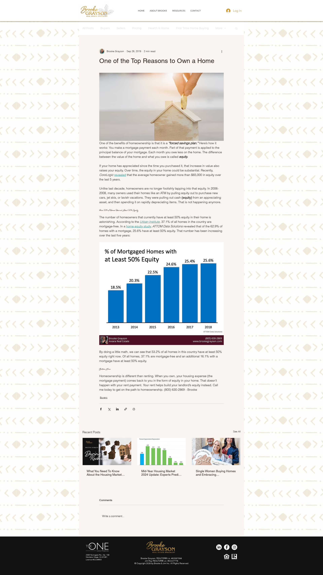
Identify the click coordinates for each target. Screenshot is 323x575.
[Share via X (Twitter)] (109, 409)
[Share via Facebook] (100, 409)
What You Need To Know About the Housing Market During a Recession (104, 472)
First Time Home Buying (192, 28)
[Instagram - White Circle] (234, 547)
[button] (195, 10)
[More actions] (222, 51)
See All (237, 431)
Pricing (136, 28)
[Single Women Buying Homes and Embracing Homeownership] (216, 451)
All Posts (88, 28)
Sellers (121, 28)
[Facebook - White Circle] (226, 547)
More (219, 28)
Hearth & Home (158, 28)
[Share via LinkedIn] (117, 409)
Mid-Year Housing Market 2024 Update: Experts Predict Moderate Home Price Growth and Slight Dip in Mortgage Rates (161, 472)
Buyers (105, 28)
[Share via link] (125, 409)
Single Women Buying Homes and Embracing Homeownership (216, 472)
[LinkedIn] (219, 547)
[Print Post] (133, 409)
